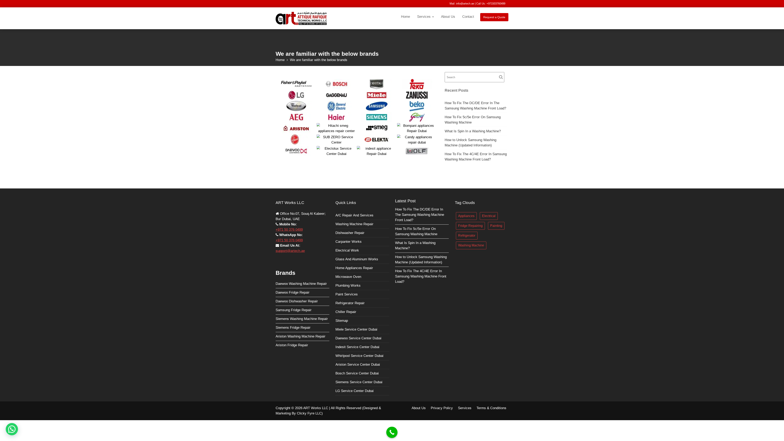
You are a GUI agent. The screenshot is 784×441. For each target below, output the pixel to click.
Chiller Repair (345, 312)
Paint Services (346, 294)
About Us (448, 17)
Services (424, 17)
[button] (12, 429)
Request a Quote (494, 17)
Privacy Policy (442, 408)
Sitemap (341, 320)
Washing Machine (471, 245)
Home (405, 17)
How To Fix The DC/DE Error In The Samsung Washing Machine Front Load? (419, 214)
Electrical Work (347, 250)
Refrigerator (466, 235)
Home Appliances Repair (354, 268)
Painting (496, 225)
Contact (468, 17)
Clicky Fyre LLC (309, 413)
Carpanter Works (348, 241)
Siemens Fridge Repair (293, 327)
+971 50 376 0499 (289, 229)
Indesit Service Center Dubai (357, 347)
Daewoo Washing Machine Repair (301, 283)
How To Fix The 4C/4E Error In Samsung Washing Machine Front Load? (420, 276)
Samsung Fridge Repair (294, 310)
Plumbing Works (348, 285)
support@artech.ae (290, 251)
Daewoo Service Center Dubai (358, 338)
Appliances (466, 215)
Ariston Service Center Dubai (357, 364)
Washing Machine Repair (354, 224)
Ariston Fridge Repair (292, 345)
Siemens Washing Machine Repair (302, 319)
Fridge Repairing (470, 225)
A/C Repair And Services (354, 215)
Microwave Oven (348, 276)
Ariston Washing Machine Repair (300, 336)
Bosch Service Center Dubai (357, 373)
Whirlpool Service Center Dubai (359, 355)
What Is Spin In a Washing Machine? (473, 131)
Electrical (489, 215)
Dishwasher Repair (349, 233)
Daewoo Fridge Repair (293, 292)
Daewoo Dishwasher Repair (297, 301)
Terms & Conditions (491, 408)
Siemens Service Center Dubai (358, 382)
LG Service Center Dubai (354, 391)
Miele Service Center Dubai (356, 329)
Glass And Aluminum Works (356, 259)
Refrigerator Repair (350, 303)
